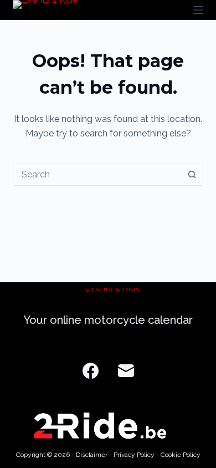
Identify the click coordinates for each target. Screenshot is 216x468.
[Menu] (198, 10)
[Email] (126, 371)
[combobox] (97, 175)
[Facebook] (91, 371)
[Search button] (192, 174)
